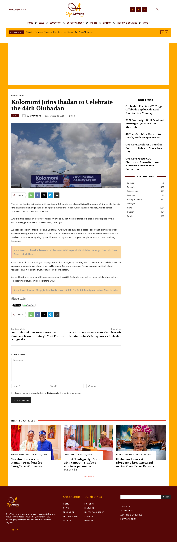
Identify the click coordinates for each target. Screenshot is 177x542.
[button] (157, 9)
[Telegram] (50, 195)
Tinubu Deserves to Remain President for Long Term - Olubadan (26, 462)
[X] (44, 195)
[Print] (56, 195)
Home (14, 95)
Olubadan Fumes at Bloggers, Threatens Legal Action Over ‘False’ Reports (135, 462)
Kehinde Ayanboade (20, 454)
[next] (166, 32)
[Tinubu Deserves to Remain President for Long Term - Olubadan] (36, 442)
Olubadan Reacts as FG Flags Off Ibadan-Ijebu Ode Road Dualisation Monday (143, 110)
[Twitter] (138, 9)
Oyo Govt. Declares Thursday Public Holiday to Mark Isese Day (144, 148)
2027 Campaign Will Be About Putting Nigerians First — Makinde (144, 124)
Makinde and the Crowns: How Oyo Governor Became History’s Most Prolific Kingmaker (37, 336)
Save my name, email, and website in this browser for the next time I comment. (48, 393)
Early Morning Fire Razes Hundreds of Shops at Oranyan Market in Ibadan (59, 32)
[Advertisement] (88, 64)
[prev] (162, 32)
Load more (87, 476)
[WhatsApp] (31, 195)
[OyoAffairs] (24, 116)
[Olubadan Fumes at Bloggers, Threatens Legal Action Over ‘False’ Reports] (141, 442)
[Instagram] (144, 9)
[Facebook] (132, 9)
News (21, 95)
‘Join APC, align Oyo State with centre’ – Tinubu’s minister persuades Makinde (82, 464)
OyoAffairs (35, 116)
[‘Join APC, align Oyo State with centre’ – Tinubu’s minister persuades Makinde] (88, 442)
